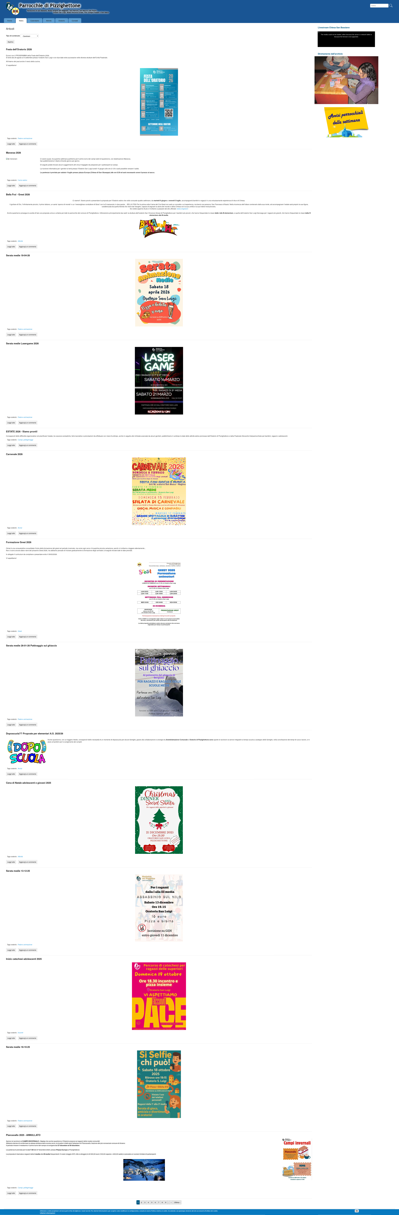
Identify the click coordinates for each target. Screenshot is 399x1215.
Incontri (20, 1032)
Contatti (75, 20)
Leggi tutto (11, 144)
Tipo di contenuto (13, 36)
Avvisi (20, 528)
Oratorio (61, 20)
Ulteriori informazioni (47, 1213)
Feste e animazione (25, 138)
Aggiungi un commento (27, 144)
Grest (20, 631)
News (21, 20)
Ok (357, 1211)
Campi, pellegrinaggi (25, 440)
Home (9, 20)
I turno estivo (22, 180)
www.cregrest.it (182, 209)
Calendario (34, 20)
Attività (49, 20)
